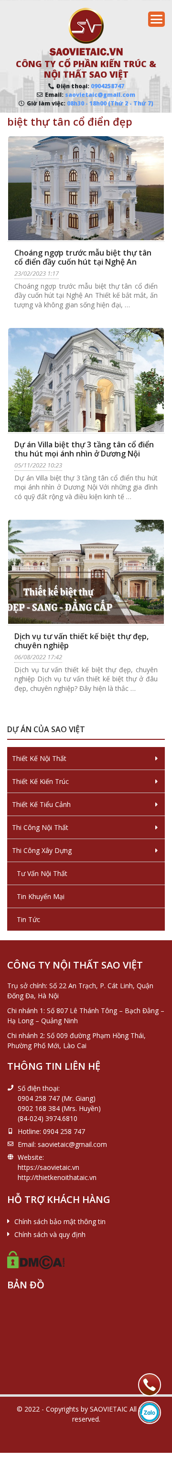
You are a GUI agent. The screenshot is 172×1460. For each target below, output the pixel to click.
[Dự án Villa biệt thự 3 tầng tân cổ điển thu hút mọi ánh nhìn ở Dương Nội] (86, 380)
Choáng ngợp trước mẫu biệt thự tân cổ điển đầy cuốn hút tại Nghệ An (82, 257)
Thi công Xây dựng (42, 850)
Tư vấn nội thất (42, 873)
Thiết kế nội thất (39, 758)
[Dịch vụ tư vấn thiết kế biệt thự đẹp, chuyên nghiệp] (86, 572)
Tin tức (28, 919)
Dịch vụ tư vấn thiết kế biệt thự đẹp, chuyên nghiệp (81, 641)
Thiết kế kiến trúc (40, 781)
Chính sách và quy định (50, 1234)
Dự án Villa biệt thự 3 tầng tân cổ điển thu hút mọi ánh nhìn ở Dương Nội (84, 449)
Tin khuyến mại (40, 896)
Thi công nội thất (40, 827)
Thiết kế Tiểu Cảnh (41, 804)
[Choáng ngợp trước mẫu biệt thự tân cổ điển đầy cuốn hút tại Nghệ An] (86, 188)
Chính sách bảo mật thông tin (60, 1221)
